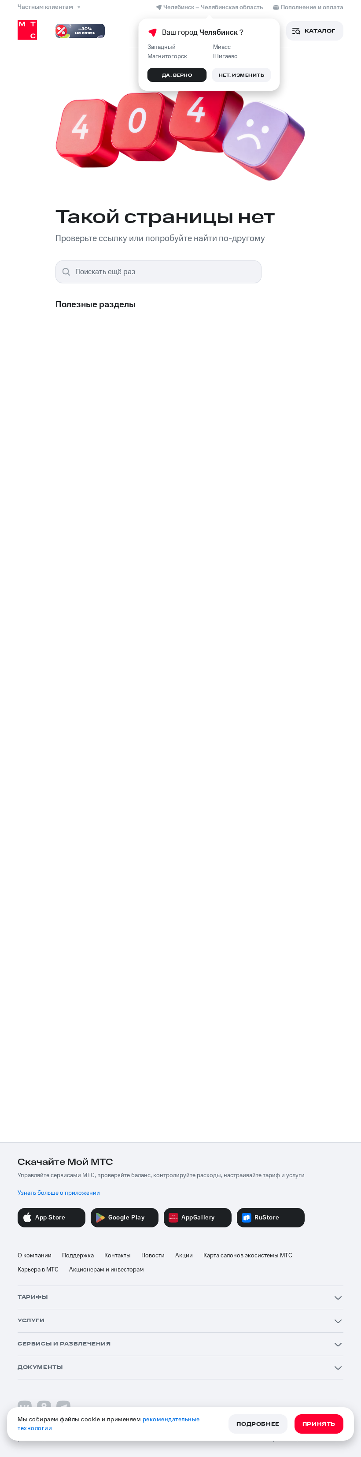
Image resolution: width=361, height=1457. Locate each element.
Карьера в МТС (38, 1269)
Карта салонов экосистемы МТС (247, 1255)
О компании (35, 1255)
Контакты (117, 1255)
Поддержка (78, 1255)
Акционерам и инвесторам (106, 1269)
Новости (153, 1255)
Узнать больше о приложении (59, 1193)
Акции (184, 1255)
